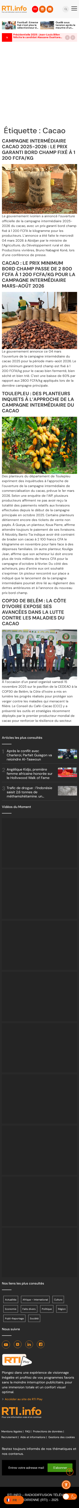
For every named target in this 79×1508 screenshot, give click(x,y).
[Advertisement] (39, 85)
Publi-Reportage (14, 1318)
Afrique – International (35, 1299)
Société (34, 1318)
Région (62, 1309)
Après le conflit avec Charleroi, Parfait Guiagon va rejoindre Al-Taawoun (29, 755)
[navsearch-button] (65, 8)
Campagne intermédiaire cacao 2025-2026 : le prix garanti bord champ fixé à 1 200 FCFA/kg (38, 149)
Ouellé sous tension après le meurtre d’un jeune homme (65, 26)
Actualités (10, 1299)
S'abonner (60, 1468)
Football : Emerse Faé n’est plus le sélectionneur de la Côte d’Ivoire (27, 26)
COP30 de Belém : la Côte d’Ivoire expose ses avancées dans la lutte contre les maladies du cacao (34, 612)
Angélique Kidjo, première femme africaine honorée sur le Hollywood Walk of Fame (30, 773)
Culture (58, 1299)
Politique (47, 1309)
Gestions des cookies (61, 1437)
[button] (67, 37)
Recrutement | (10, 1437)
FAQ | (28, 1431)
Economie (10, 1309)
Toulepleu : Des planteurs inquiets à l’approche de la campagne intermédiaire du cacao (38, 402)
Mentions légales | (12, 1431)
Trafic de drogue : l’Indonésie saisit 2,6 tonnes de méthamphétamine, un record (29, 794)
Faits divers (29, 1309)
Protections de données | (48, 1431)
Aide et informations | (33, 1437)
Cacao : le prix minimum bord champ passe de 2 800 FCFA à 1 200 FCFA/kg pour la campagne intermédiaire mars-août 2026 (38, 274)
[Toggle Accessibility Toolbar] (66, 1485)
